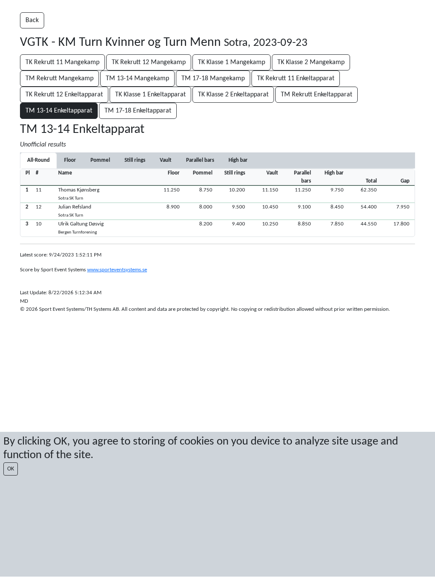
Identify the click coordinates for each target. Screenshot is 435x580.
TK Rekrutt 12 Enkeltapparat (64, 94)
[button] (217, 194)
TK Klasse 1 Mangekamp (231, 62)
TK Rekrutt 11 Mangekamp (62, 62)
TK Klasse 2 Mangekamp (311, 62)
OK (10, 469)
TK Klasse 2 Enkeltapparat (233, 94)
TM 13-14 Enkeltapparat (58, 110)
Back (32, 20)
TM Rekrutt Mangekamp (59, 78)
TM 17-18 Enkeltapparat (138, 110)
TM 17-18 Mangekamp (213, 78)
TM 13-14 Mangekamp (137, 78)
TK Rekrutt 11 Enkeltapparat (295, 78)
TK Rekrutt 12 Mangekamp (149, 62)
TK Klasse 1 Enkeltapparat (150, 94)
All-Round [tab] (38, 160)
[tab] (70, 160)
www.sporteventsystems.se (117, 270)
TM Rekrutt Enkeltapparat (316, 94)
